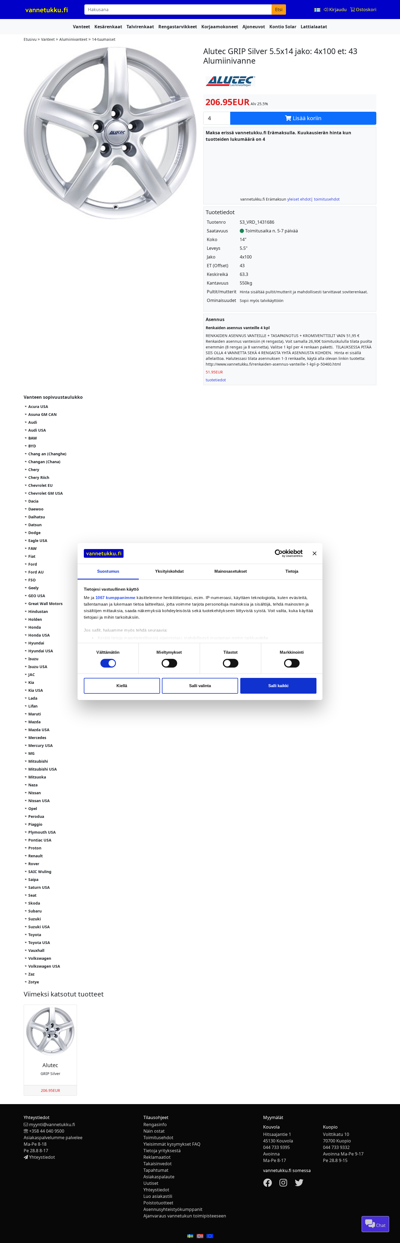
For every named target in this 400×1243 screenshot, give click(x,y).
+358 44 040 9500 (46, 1131)
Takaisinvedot (157, 1164)
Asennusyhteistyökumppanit (172, 1209)
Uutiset (150, 1183)
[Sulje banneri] (314, 553)
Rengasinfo (155, 1124)
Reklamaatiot (157, 1157)
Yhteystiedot (42, 1157)
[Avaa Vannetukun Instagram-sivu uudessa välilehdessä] (283, 1184)
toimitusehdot (327, 199)
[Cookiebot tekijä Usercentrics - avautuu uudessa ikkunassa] (279, 553)
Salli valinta (200, 685)
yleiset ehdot (299, 199)
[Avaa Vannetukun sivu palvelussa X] (299, 1184)
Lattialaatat (314, 27)
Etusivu (30, 39)
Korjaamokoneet (219, 27)
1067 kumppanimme (116, 597)
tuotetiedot (216, 379)
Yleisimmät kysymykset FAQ (172, 1144)
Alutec (50, 1065)
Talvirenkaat (140, 27)
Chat (380, 1225)
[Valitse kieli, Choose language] (318, 10)
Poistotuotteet (158, 1203)
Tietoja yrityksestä (162, 1151)
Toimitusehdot (158, 1138)
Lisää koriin (306, 118)
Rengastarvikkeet (177, 27)
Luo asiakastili (157, 1196)
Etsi (278, 10)
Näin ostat (154, 1131)
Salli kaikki (278, 685)
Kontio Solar (282, 27)
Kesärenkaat (108, 27)
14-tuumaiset (103, 39)
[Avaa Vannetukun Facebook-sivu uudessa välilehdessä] (267, 1184)
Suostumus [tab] (108, 571)
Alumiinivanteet (73, 39)
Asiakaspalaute (158, 1177)
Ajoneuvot (253, 27)
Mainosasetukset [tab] (230, 571)
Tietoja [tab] (292, 571)
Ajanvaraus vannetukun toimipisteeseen (184, 1216)
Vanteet (81, 27)
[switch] (169, 663)
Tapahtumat (155, 1170)
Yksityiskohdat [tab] (169, 571)
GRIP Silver (50, 1073)
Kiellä (121, 685)
